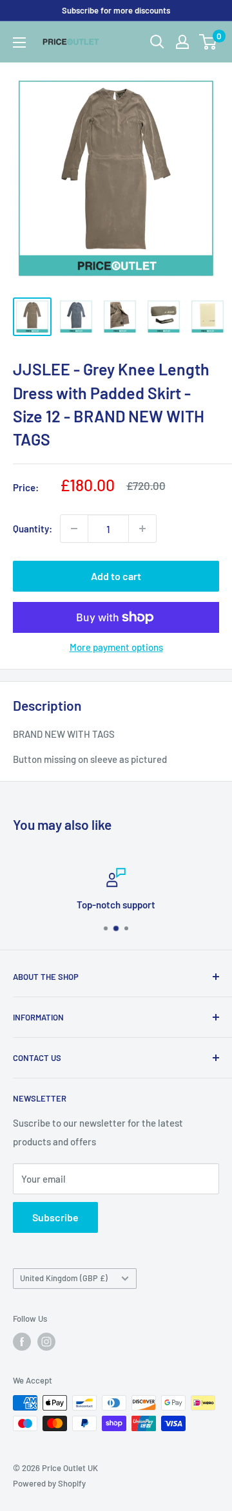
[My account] (182, 42)
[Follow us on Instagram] (46, 1342)
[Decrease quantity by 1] (74, 528)
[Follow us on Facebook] (22, 1342)
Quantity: (32, 528)
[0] (208, 42)
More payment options (116, 647)
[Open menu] (19, 42)
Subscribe (55, 1217)
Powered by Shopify (49, 1483)
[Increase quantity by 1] (142, 528)
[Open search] (157, 42)
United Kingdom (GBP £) (64, 1278)
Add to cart (116, 576)
